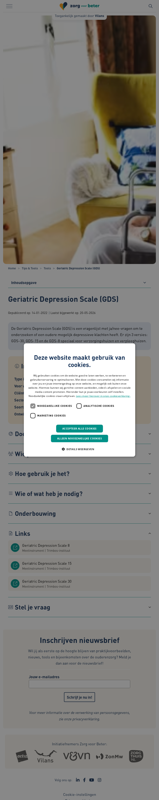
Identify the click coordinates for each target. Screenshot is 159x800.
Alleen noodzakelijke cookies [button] (79, 438)
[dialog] (79, 400)
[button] (79, 448)
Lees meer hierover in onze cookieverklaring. (103, 396)
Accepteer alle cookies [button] (79, 428)
